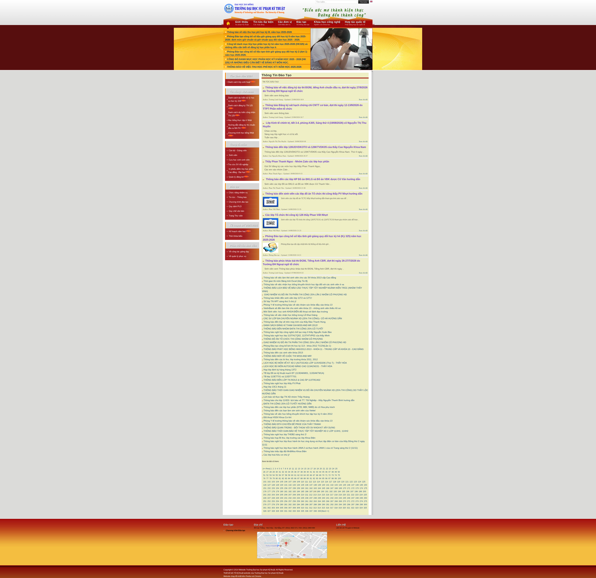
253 (273, 501)
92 (314, 478)
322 (353, 508)
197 (352, 491)
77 (267, 478)
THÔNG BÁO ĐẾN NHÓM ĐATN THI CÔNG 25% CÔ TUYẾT (293, 328)
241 (328, 498)
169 (340, 488)
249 (361, 498)
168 (336, 488)
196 (348, 491)
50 (338, 472)
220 (344, 495)
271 (349, 501)
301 (265, 508)
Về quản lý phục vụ (237, 256)
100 (339, 478)
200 (364, 491)
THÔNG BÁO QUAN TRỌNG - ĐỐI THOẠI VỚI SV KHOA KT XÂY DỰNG (299, 427)
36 (295, 472)
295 (344, 504)
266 (328, 501)
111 (306, 482)
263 (315, 501)
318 (336, 508)
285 (302, 504)
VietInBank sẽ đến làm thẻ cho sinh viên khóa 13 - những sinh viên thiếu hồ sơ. (302, 308)
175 (365, 488)
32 (282, 472)
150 (365, 485)
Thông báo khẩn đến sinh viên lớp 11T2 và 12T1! (288, 298)
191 (327, 491)
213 (315, 495)
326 (265, 511)
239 (319, 498)
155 (282, 488)
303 (273, 508)
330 (282, 511)
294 (340, 504)
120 (343, 482)
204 (277, 495)
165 (323, 488)
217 (332, 495)
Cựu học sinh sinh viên (239, 160)
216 (327, 495)
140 (323, 485)
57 (282, 475)
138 (315, 485)
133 (294, 485)
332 (290, 511)
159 (298, 488)
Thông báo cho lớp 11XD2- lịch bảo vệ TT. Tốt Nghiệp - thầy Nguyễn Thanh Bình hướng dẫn (309, 400)
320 (344, 508)
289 (319, 504)
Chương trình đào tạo (238, 202)
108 (294, 482)
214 (319, 495)
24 (333, 469)
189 (318, 491)
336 (307, 511)
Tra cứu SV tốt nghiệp (238, 164)
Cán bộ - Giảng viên (237, 150)
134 (298, 485)
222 (353, 495)
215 (323, 495)
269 (340, 501)
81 (279, 478)
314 (319, 508)
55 (276, 475)
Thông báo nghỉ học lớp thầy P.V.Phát (282, 383)
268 (336, 501)
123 (355, 482)
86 (295, 478)
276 (265, 504)
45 (323, 472)
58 (286, 475)
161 (307, 488)
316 (327, 508)
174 (361, 488)
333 (294, 511)
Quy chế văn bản (236, 211)
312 (311, 508)
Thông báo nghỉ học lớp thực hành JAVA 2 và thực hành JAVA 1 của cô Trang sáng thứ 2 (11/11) (311, 448)
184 (298, 491)
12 (296, 469)
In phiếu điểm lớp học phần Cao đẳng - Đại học (240, 170)
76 (264, 478)
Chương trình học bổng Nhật (241, 133)
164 (319, 488)
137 (311, 485)
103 (273, 482)
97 (329, 478)
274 (361, 501)
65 (307, 475)
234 (298, 498)
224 (361, 495)
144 (340, 485)
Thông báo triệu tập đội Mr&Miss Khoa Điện (285, 451)
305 (282, 508)
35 (292, 472)
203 (273, 495)
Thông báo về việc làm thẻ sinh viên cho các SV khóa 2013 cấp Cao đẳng (300, 277)
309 (298, 508)
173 (357, 488)
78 (270, 478)
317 (332, 508)
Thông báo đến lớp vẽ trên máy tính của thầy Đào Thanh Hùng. (295, 322)
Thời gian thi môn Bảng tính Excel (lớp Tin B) (286, 281)
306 (286, 508)
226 (265, 498)
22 (327, 469)
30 (276, 472)
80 (276, 478)
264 (319, 501)
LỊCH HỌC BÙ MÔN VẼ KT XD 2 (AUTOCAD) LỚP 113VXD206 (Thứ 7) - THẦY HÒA (305, 363)
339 (319, 511)
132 (290, 485)
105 (282, 482)
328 (273, 511)
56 (279, 475)
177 (269, 491)
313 (315, 508)
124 (359, 482)
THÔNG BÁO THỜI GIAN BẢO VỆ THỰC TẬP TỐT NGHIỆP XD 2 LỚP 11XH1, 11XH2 (306, 431)
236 (307, 498)
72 (329, 475)
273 (357, 501)
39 (304, 472)
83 (286, 478)
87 (298, 478)
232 (290, 498)
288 (315, 504)
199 (360, 491)
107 (290, 482)
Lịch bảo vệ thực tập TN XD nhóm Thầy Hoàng (287, 397)
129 (277, 485)
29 (273, 472)
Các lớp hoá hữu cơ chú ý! (277, 454)
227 (269, 498)
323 (357, 508)
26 (264, 472)
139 (319, 485)
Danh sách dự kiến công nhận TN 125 (241, 114)
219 (340, 495)
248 (357, 498)
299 (361, 504)
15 (305, 469)
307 (290, 508)
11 (292, 469)
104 (277, 482)
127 (269, 485)
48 (332, 472)
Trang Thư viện (235, 216)
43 (317, 472)
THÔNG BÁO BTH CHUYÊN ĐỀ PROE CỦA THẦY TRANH (292, 424)
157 (290, 488)
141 (328, 485)
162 (311, 488)
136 (307, 485)
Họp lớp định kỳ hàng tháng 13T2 (280, 369)
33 (286, 472)
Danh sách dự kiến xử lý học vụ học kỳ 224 (241, 99)
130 (282, 485)
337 (311, 511)
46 (326, 472)
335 (302, 511)
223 (357, 495)
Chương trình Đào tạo (235, 530)
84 (289, 478)
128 (273, 485)
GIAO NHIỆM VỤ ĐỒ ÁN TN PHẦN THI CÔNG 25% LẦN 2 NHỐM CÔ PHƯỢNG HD (305, 294)
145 (344, 485)
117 (331, 482)
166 (328, 488)
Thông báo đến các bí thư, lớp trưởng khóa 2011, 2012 (291, 359)
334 (298, 511)
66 (310, 475)
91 (310, 478)
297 (353, 504)
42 (314, 472)
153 (273, 488)
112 (310, 482)
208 (294, 495)
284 (298, 504)
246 (349, 498)
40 (307, 472)
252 (269, 501)
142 (332, 485)
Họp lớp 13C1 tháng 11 (275, 386)
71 (326, 475)
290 (323, 504)
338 (315, 511)
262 (311, 501)
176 (265, 491)
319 (340, 508)
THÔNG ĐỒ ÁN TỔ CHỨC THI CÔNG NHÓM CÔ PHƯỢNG (293, 339)
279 (277, 504)
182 (290, 491)
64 (304, 475)
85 (292, 478)
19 (317, 469)
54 (273, 475)
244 (340, 498)
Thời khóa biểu (235, 236)
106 (286, 482)
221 (348, 495)
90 (307, 478)
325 (365, 508)
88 (301, 478)
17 (311, 469)
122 (351, 482)
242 (332, 498)
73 (332, 475)
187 (311, 491)
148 (357, 485)
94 (320, 478)
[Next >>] (325, 511)
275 (365, 501)
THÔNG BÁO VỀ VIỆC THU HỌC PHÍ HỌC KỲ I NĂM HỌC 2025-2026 (264, 67)
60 (292, 475)
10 (289, 469)
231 (286, 498)
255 (282, 501)
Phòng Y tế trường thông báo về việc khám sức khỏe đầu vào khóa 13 (298, 305)
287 (311, 504)
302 (269, 508)
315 (323, 508)
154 (277, 488)
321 (348, 508)
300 (365, 504)
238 (315, 498)
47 (329, 472)
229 (277, 498)
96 (326, 478)
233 (294, 498)
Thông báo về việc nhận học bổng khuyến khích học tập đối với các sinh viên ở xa (304, 284)
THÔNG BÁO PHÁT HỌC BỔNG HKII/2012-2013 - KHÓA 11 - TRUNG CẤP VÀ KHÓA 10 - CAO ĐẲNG (314, 349)
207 (290, 495)
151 (265, 488)
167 (332, 488)
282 (290, 504)
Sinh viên (232, 155)
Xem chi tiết (363, 99)
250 (365, 498)
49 (335, 472)
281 (286, 504)
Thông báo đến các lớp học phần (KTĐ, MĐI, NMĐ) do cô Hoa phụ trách (299, 407)
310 (302, 508)
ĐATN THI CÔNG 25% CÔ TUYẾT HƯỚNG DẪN (288, 403)
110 (302, 482)
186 (307, 491)
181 (286, 491)
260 (302, 501)
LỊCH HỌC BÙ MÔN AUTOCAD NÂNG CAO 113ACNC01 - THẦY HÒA (298, 366)
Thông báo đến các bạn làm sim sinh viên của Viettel (289, 410)
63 (301, 475)
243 (336, 498)
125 (364, 482)
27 (267, 472)
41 (310, 472)
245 (344, 498)
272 (353, 501)
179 (277, 491)
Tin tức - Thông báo (237, 197)
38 (301, 472)
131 (286, 485)
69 (320, 475)
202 (269, 495)
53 (270, 475)
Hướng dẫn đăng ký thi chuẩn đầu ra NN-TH (241, 126)
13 (299, 469)
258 (294, 501)
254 (277, 501)
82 (282, 478)
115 (323, 482)
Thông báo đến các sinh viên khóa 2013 (283, 352)
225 (365, 495)
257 (290, 501)
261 (307, 501)
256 (286, 501)
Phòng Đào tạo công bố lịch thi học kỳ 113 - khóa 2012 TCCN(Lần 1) (297, 346)
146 (349, 485)
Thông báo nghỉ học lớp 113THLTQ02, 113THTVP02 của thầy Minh (297, 335)
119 (339, 482)
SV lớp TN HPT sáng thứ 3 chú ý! (280, 301)
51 (264, 475)
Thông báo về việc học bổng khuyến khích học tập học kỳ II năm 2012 (298, 414)
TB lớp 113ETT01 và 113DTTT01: (280, 376)
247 (353, 498)
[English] (371, 1)
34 (289, 472)
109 (298, 482)
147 (353, 485)
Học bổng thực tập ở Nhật (240, 120)
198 (356, 491)
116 (327, 482)
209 (298, 495)
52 (267, 475)
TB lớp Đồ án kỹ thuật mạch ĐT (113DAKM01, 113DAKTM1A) (294, 373)
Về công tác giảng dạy (238, 251)
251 (265, 501)
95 (323, 478)
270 (344, 501)
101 (265, 482)
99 (335, 478)
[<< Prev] (266, 469)
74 (335, 475)
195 (343, 491)
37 (298, 472)
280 (282, 504)
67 (314, 475)
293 (336, 504)
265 (323, 501)
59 (289, 475)
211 (307, 495)
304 (277, 508)
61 (295, 475)
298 (357, 504)
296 (349, 504)
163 (315, 488)
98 (332, 478)
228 (273, 498)
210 (302, 495)
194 (339, 491)
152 (269, 488)
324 (361, 508)
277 (269, 504)
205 (282, 495)
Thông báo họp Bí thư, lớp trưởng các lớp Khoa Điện (289, 438)
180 (282, 491)
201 (265, 495)
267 (332, 501)
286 (307, 504)
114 (318, 482)
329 (277, 511)
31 (279, 472)
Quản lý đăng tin (236, 177)
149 (361, 485)
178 (273, 491)
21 (323, 469)
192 (331, 491)
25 (336, 469)
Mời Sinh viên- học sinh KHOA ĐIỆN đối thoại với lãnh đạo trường (296, 311)
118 (335, 482)
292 (332, 504)
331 (286, 511)
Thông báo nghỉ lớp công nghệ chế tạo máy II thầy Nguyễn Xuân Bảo (298, 332)
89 (304, 478)
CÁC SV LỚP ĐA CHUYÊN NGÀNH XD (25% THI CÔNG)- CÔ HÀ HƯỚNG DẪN (303, 318)
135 (302, 485)
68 (317, 475)
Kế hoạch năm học (237, 231)
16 (308, 469)
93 (317, 478)
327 (269, 511)
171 (349, 488)
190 (323, 491)
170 (344, 488)
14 (302, 469)
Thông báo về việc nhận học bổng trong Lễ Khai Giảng (290, 315)
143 (336, 485)
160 (302, 488)
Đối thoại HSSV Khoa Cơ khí (277, 417)
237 (311, 498)
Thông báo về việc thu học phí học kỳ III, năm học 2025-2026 (259, 32)
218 (336, 495)
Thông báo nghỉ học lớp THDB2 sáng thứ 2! (285, 434)
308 (294, 508)
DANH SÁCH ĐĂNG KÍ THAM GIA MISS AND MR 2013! (291, 325)
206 (286, 495)
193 (335, 491)
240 (323, 498)
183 (294, 491)
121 (347, 482)
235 (302, 498)
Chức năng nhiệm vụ (238, 192)
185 (302, 491)
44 (320, 472)
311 (307, 508)
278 (273, 504)
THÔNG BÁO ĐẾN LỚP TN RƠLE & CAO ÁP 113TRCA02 (292, 380)
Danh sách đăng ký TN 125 (240, 105)
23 (330, 469)
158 (294, 488)
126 (265, 485)
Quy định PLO (235, 206)
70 (323, 475)
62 (298, 475)
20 (320, 469)
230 (282, 498)
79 (273, 478)
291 (328, 504)
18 (314, 469)
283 (294, 504)
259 (298, 501)
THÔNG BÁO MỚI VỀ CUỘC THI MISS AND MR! (288, 356)
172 (353, 488)
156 (286, 488)
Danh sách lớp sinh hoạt (239, 82)
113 (314, 482)
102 (269, 482)
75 (338, 475)
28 (270, 472)
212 (311, 495)
